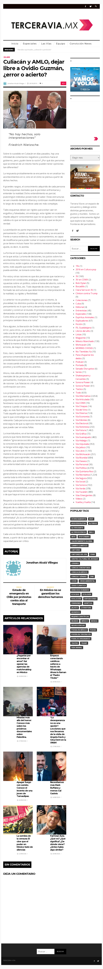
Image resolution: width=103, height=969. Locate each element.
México (84, 621)
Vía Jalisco (81, 447)
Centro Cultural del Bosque (84, 559)
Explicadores (82, 320)
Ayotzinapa (84, 537)
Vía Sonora (81, 485)
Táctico (79, 389)
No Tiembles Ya (83, 351)
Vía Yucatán (81, 491)
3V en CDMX (82, 279)
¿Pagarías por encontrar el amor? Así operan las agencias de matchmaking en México (24, 664)
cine (92, 576)
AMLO (91, 532)
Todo (78, 392)
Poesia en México (79, 630)
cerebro (75, 563)
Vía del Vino (81, 409)
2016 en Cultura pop (86, 269)
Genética (88, 603)
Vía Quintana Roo (84, 471)
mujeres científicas (80, 616)
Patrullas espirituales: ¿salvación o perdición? (34, 49)
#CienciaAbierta (78, 519)
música (94, 621)
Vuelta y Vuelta (83, 502)
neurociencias (78, 625)
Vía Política (81, 467)
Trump (84, 643)
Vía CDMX (80, 402)
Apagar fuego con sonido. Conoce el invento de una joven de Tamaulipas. (24, 789)
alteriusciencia (78, 532)
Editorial (80, 307)
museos (74, 621)
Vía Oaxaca (81, 461)
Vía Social (80, 481)
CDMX (92, 554)
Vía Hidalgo (81, 440)
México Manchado (85, 341)
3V (77, 276)
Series (79, 372)
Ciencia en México (79, 572)
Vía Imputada (82, 444)
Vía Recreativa (83, 474)
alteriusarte (77, 528)
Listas (79, 334)
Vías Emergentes (84, 495)
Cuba (78, 303)
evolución (76, 599)
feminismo (76, 603)
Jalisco (74, 608)
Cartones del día (79, 554)
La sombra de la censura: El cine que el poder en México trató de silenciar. (25, 843)
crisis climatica (78, 585)
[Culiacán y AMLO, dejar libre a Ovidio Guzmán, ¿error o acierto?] (34, 109)
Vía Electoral (82, 423)
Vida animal (76, 647)
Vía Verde (80, 488)
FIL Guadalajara (83, 327)
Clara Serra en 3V (84, 289)
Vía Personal (82, 464)
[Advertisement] (85, 118)
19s (77, 266)
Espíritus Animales (85, 317)
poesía (93, 630)
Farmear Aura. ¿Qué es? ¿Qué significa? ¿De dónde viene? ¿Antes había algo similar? (57, 843)
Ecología (87, 594)
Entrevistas (81, 310)
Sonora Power (83, 382)
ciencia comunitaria (80, 568)
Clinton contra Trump (87, 293)
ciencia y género (79, 576)
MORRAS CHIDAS (84, 348)
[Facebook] (85, 6)
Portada (80, 365)
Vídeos (79, 498)
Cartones (75, 550)
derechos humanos (80, 590)
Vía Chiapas (81, 406)
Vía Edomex (81, 420)
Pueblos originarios (80, 639)
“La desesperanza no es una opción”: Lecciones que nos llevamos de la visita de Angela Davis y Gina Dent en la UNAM (58, 730)
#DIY (91, 519)
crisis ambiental (87, 581)
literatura (86, 608)
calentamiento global (82, 541)
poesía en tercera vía (81, 634)
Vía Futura (81, 430)
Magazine (81, 337)
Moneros (75, 612)
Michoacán (81, 344)
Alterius (93, 523)
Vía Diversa (81, 413)
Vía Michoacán (83, 454)
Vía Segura (81, 478)
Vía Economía (82, 416)
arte (73, 537)
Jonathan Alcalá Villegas (16, 83)
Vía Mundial (81, 457)
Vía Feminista (82, 426)
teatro (74, 643)
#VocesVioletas (78, 523)
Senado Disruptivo (85, 368)
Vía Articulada (82, 399)
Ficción (79, 324)
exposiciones (90, 599)
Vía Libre (6, 57)
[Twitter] (90, 6)
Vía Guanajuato (83, 437)
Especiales (81, 313)
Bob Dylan (81, 283)
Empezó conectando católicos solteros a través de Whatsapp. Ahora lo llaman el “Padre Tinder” (58, 666)
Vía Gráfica (81, 433)
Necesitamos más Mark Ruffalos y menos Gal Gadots (57, 788)
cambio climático (79, 545)
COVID (74, 581)
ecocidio (75, 594)
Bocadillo (80, 286)
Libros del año (83, 331)
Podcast (80, 361)
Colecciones (81, 300)
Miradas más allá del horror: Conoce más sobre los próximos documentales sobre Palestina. (24, 727)
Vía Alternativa (83, 396)
